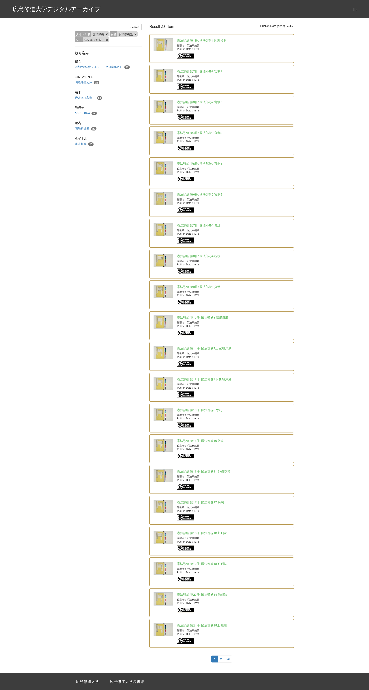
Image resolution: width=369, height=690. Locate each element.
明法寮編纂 (85, 128)
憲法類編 (83, 144)
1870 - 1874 (85, 113)
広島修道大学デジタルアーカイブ (56, 9)
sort (289, 26)
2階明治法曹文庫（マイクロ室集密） (101, 67)
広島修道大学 (87, 681)
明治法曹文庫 (86, 82)
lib (355, 9)
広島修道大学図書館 (127, 681)
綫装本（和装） (88, 97)
